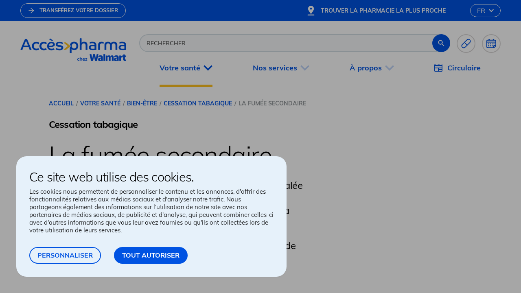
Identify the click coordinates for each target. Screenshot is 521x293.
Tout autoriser (151, 255)
